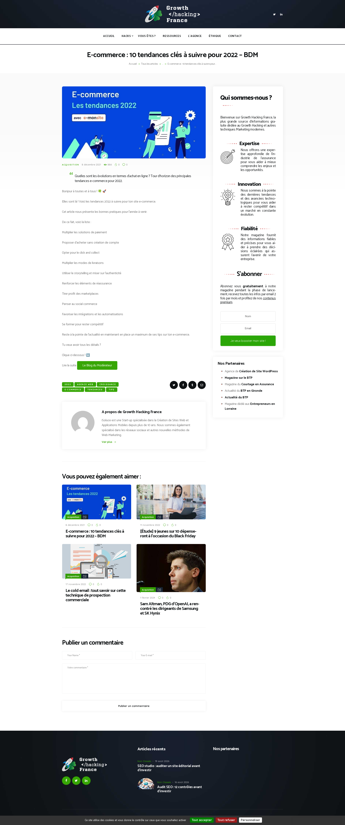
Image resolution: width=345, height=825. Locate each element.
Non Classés (144, 761)
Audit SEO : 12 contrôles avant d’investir (179, 789)
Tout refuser (226, 820)
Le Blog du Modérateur (97, 365)
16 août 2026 (182, 782)
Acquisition (70, 164)
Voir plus (107, 442)
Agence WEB (85, 384)
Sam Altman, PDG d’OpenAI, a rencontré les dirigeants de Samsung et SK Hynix (169, 609)
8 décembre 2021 (91, 164)
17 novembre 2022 (76, 584)
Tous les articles (149, 64)
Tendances (95, 389)
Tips (112, 389)
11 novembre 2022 (150, 524)
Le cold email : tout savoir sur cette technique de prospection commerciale (96, 595)
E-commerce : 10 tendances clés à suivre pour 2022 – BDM (95, 534)
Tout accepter (202, 820)
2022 (68, 384)
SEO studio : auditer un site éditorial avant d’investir (168, 768)
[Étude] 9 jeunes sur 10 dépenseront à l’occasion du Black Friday (168, 534)
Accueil (133, 64)
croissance (108, 384)
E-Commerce (73, 389)
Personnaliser (250, 820)
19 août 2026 (162, 761)
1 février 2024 (147, 597)
